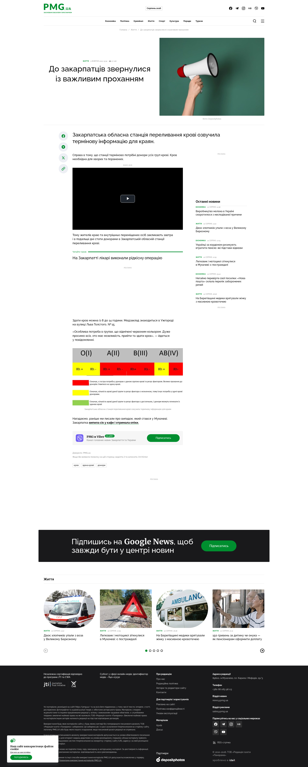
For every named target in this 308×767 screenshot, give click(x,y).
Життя (151, 21)
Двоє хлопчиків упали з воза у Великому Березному (221, 229)
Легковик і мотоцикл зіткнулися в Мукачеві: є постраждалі (215, 263)
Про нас (160, 679)
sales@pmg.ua (220, 711)
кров (76, 465)
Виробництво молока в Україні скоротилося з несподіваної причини (219, 213)
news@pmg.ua (220, 700)
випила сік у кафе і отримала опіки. (114, 422)
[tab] (146, 651)
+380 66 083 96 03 (222, 689)
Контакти (161, 692)
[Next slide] (262, 650)
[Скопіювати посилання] (63, 168)
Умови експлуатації (166, 713)
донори (101, 465)
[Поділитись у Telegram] (63, 147)
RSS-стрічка (224, 742)
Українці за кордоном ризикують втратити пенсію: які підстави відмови (219, 246)
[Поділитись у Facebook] (63, 136)
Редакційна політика (167, 683)
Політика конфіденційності (170, 709)
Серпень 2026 (154, 8)
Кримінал (138, 21)
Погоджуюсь (21, 757)
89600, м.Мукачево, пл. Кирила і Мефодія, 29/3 (238, 678)
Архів (159, 725)
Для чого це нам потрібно (20, 752)
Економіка (110, 21)
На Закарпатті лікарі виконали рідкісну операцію (117, 258)
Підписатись (163, 437)
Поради (187, 21)
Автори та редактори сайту (171, 688)
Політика (124, 21)
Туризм (199, 21)
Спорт (162, 21)
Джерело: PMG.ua (81, 453)
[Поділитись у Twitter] (63, 157)
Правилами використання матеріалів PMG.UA (80, 760)
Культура (174, 21)
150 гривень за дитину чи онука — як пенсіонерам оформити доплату (237, 637)
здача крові (88, 465)
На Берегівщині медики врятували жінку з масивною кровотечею (221, 300)
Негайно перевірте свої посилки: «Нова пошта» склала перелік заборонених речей (220, 281)
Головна (123, 30)
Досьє (159, 729)
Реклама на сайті (165, 704)
